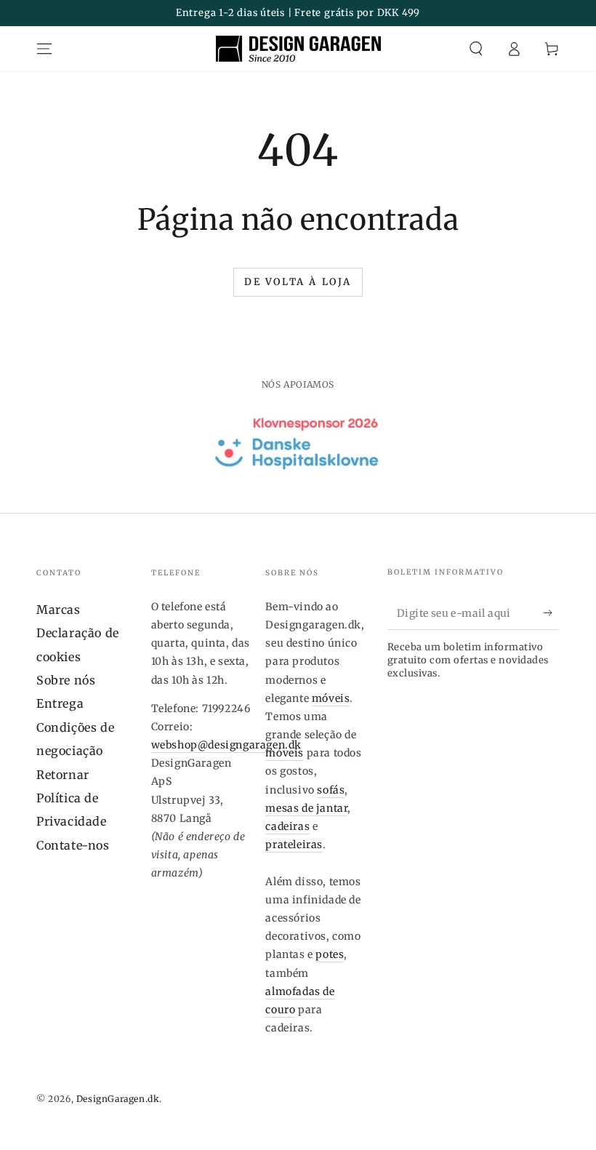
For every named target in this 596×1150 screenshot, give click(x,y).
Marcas (58, 609)
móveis (331, 698)
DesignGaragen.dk (118, 1098)
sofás (331, 789)
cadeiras (287, 826)
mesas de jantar (306, 808)
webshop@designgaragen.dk (226, 744)
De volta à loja (298, 282)
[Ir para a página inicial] (298, 49)
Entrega (60, 703)
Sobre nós (65, 680)
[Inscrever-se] (551, 613)
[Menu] (44, 49)
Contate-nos (73, 845)
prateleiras (294, 844)
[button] (476, 49)
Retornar (62, 774)
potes (329, 954)
